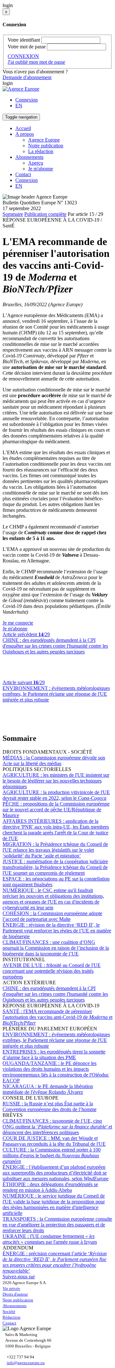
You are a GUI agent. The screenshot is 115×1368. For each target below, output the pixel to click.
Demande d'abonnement (27, 77)
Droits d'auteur (15, 1294)
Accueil (23, 128)
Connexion (26, 99)
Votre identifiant (24, 40)
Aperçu (35, 163)
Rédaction (11, 1317)
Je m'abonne (40, 168)
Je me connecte (18, 623)
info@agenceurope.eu (26, 1362)
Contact (23, 174)
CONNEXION (23, 56)
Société (9, 1311)
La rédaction (40, 151)
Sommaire (13, 214)
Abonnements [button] (29, 157)
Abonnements (15, 1305)
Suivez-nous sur (19, 1276)
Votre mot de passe (27, 46)
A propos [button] (24, 134)
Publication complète (45, 214)
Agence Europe (44, 140)
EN (18, 105)
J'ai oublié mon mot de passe (36, 62)
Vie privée (11, 1288)
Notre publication (45, 145)
